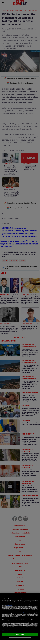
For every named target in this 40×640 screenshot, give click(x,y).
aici (23, 612)
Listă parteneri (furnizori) (6, 630)
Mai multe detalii (9, 605)
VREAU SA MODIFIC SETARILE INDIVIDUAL (20, 637)
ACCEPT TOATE (20, 634)
